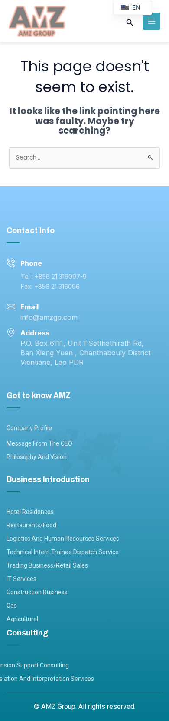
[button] (130, 23)
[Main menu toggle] (152, 21)
